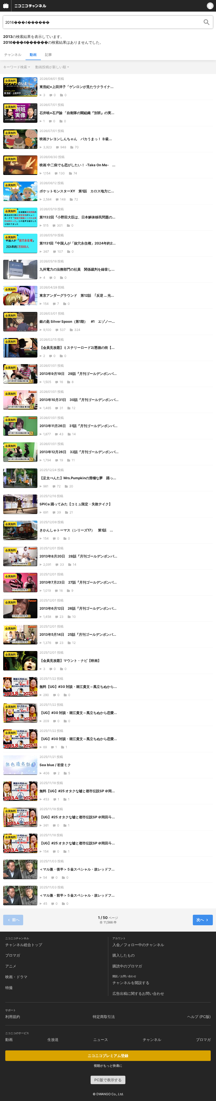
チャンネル (12, 54)
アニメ (10, 966)
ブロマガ (12, 955)
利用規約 (12, 1016)
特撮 (9, 987)
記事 (48, 54)
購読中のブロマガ (127, 966)
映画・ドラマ (16, 977)
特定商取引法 (104, 1016)
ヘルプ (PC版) (199, 1016)
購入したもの (123, 955)
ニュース (100, 1039)
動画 (33, 54)
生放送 (52, 1039)
